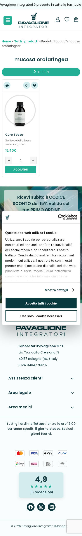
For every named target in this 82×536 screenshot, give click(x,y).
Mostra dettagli (56, 290)
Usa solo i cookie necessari (41, 316)
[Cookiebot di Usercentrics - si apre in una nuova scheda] (58, 217)
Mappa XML (63, 526)
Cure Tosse (14, 134)
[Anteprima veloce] (34, 85)
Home (6, 41)
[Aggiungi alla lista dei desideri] (26, 85)
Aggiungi (20, 169)
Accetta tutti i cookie (41, 303)
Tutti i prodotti (26, 41)
